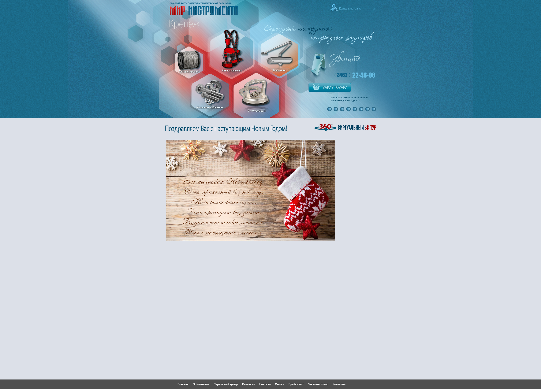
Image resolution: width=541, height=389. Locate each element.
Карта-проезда (348, 8)
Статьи (279, 384)
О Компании (201, 384)
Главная (183, 384)
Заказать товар (318, 384)
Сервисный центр (226, 384)
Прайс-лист (296, 384)
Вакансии (248, 384)
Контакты (339, 384)
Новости (265, 384)
